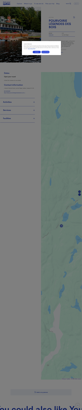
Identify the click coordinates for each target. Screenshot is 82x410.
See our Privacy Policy (32, 48)
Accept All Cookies (45, 51)
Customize (37, 51)
